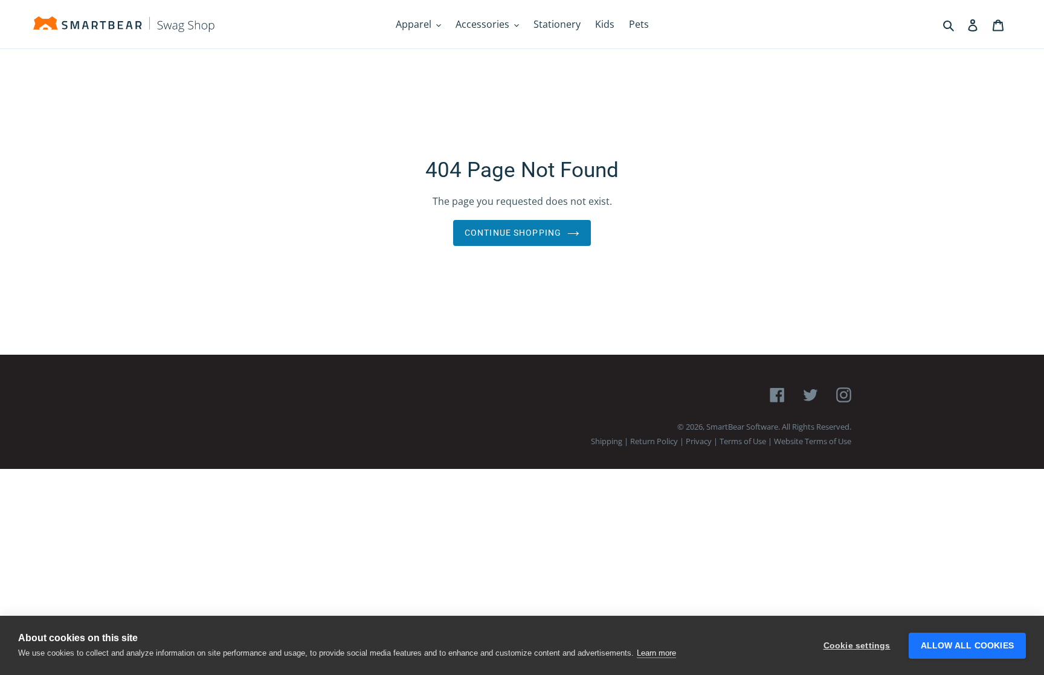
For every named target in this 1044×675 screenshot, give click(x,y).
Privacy (699, 441)
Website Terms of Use (812, 441)
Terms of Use (743, 441)
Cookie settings (857, 645)
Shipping (606, 441)
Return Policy (654, 441)
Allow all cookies (967, 645)
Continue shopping (513, 232)
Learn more (656, 652)
